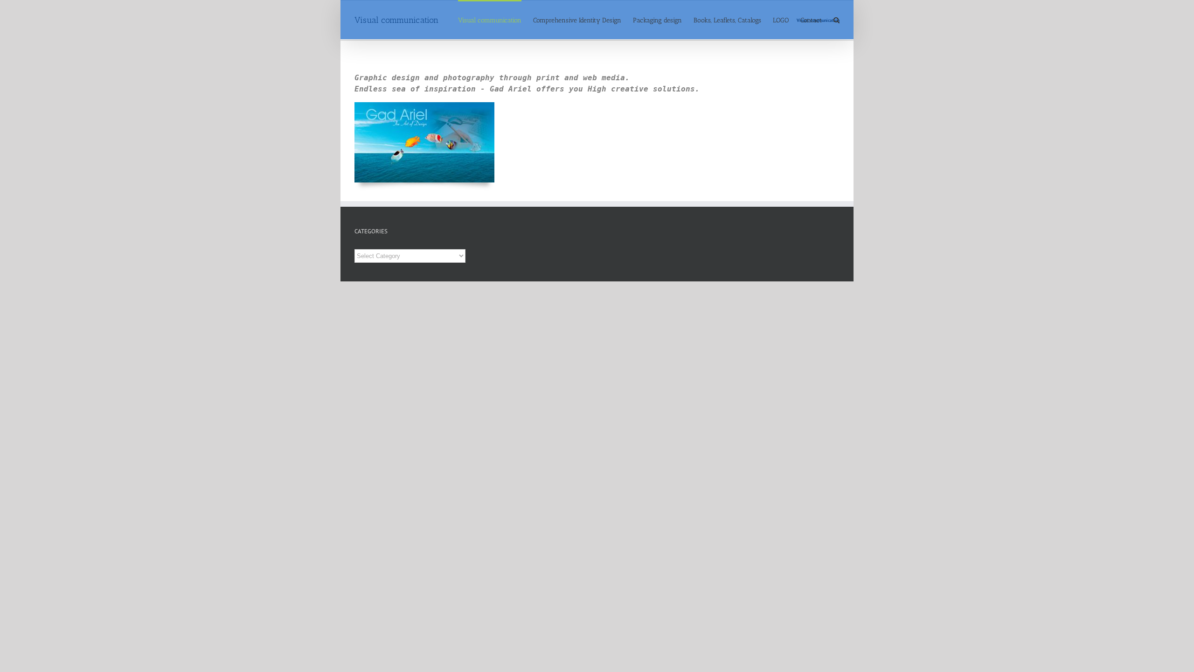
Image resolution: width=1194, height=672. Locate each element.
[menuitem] (495, 19)
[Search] (836, 19)
